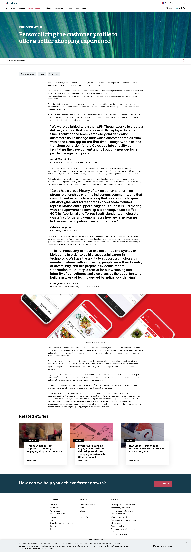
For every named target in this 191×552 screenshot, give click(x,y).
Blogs (82, 511)
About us (53, 505)
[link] (163, 484)
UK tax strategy (117, 523)
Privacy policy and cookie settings (125, 505)
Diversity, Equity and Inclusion (62, 523)
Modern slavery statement (122, 511)
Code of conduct (118, 514)
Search (171, 8)
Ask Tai (182, 8)
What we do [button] (10, 8)
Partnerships (55, 511)
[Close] (186, 542)
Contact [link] (85, 8)
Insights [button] (48, 8)
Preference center (87, 505)
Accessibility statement (120, 508)
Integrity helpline (117, 517)
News (52, 520)
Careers (53, 526)
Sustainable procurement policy (124, 520)
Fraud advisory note (119, 534)
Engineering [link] (58, 8)
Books (83, 514)
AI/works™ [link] (22, 8)
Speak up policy (117, 526)
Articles (83, 508)
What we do (54, 508)
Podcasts (84, 517)
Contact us (54, 529)
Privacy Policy (48, 548)
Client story (54, 74)
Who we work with (57, 514)
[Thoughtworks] (12, 2)
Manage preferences (162, 546)
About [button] (77, 8)
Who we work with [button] (35, 8)
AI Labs (53, 517)
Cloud (41, 74)
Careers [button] (69, 8)
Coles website (98, 342)
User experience (27, 74)
